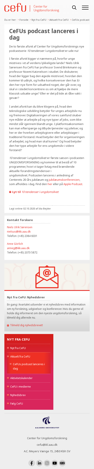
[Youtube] (54, 463)
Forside (23, 19)
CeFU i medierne (20, 386)
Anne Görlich (15, 244)
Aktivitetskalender (21, 378)
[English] (62, 463)
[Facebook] (31, 463)
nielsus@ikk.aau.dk (19, 231)
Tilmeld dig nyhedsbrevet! (26, 325)
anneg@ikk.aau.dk (18, 248)
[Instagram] (47, 463)
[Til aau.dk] (47, 427)
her (50, 184)
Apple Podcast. (73, 184)
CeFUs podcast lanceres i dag (29, 366)
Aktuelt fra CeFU (59, 19)
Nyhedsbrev (18, 395)
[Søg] (74, 7)
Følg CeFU (16, 403)
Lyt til (35, 192)
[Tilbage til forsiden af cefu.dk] (36, 7)
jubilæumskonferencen (64, 180)
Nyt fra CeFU (38, 19)
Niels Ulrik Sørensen (19, 227)
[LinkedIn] (39, 463)
